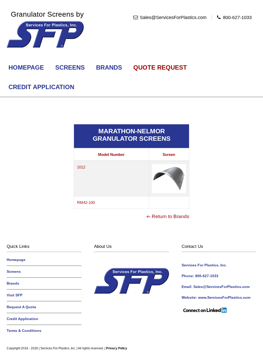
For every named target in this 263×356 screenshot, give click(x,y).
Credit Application (41, 86)
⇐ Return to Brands (167, 216)
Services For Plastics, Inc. (58, 348)
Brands (109, 67)
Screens (70, 67)
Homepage (26, 67)
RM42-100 (86, 202)
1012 (81, 167)
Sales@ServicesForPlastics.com (173, 17)
